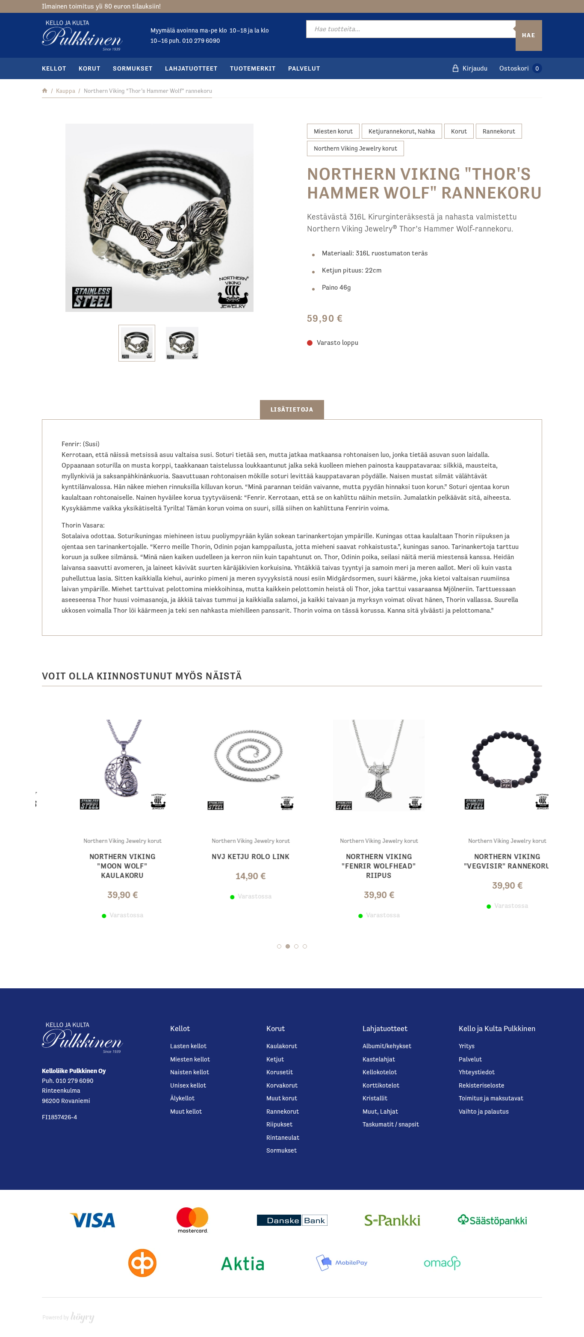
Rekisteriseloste (481, 1085)
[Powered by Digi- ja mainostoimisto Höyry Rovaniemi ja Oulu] (68, 1315)
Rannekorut (499, 131)
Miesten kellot (190, 1059)
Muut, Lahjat (380, 1111)
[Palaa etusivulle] (44, 90)
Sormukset (133, 68)
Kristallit (375, 1098)
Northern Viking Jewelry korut (355, 148)
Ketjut (275, 1059)
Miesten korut (333, 131)
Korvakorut (282, 1085)
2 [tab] (288, 946)
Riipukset (279, 1124)
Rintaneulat (282, 1137)
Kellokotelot (380, 1072)
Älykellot (182, 1098)
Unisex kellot (188, 1085)
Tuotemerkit (253, 68)
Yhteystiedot (477, 1072)
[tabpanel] (99, 810)
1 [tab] (279, 946)
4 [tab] (305, 946)
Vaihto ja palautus (484, 1111)
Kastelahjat (379, 1059)
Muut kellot (186, 1111)
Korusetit (279, 1072)
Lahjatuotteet (191, 68)
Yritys (467, 1045)
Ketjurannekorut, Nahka (402, 131)
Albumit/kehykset (387, 1045)
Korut (89, 68)
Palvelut (304, 68)
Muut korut (281, 1098)
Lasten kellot (188, 1045)
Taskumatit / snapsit (391, 1124)
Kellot (54, 68)
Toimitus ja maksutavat (491, 1098)
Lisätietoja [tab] (292, 409)
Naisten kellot (189, 1072)
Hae (529, 35)
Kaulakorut (281, 1045)
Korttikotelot (381, 1085)
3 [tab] (296, 946)
